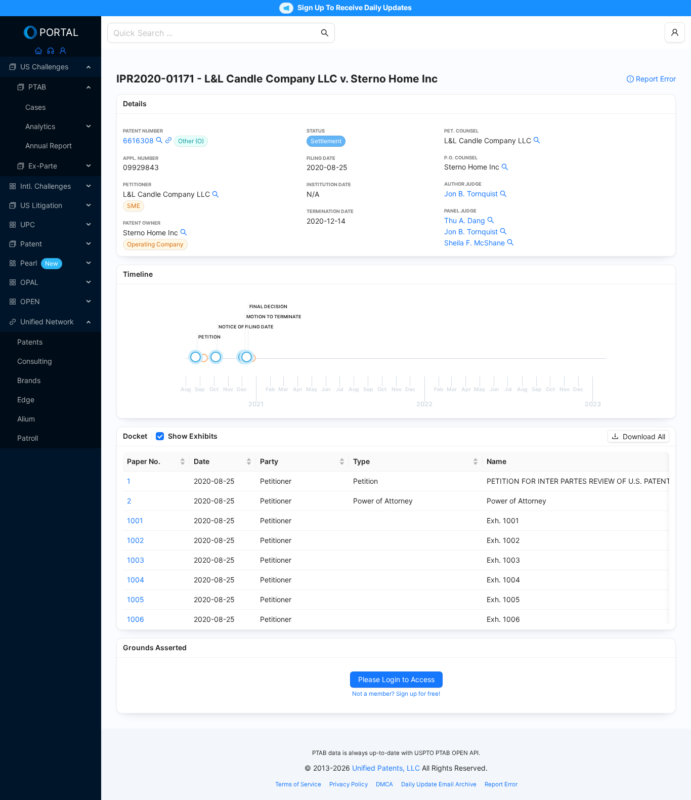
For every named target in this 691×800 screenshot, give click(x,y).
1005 (135, 599)
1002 (135, 540)
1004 (135, 579)
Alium (26, 418)
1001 (135, 520)
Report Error (656, 78)
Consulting (34, 361)
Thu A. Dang (464, 220)
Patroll (27, 438)
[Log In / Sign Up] (63, 51)
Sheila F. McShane (474, 242)
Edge (25, 399)
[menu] (50, 184)
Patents (29, 342)
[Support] (51, 51)
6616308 (138, 140)
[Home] (38, 51)
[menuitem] (50, 67)
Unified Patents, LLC (386, 768)
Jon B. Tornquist (471, 193)
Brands (28, 380)
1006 (135, 619)
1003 (135, 560)
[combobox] (216, 33)
